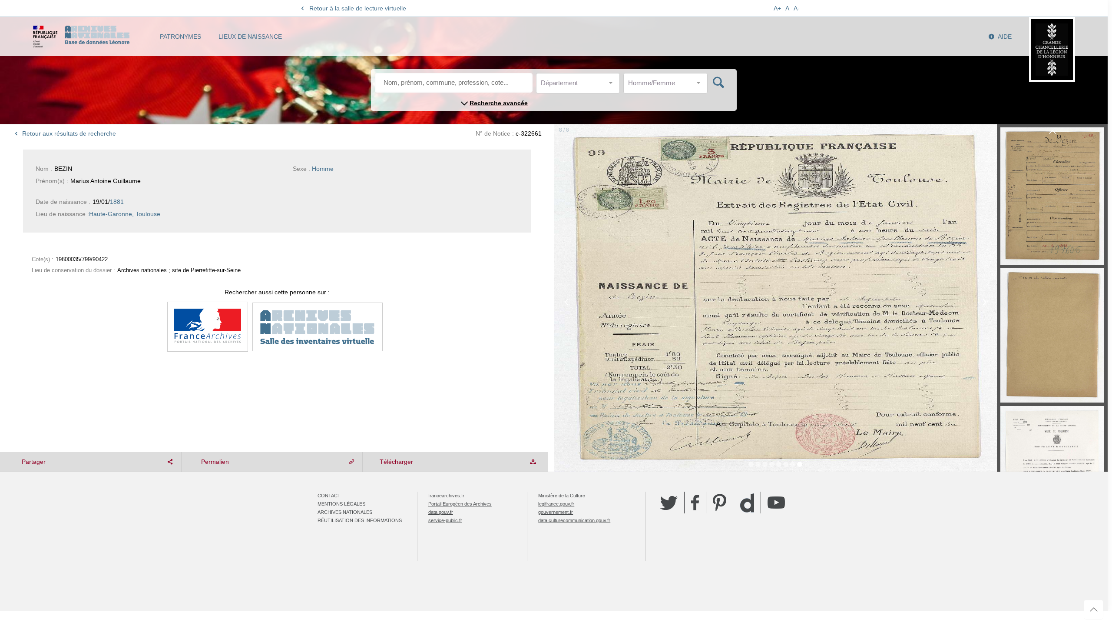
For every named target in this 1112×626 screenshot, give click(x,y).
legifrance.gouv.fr (556, 503)
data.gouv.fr (440, 512)
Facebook (695, 502)
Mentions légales (341, 503)
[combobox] (580, 85)
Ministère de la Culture (561, 495)
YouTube (776, 502)
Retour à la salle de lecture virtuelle (357, 8)
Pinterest (719, 502)
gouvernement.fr (555, 512)
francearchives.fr (446, 495)
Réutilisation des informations (360, 520)
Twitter (669, 502)
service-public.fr (445, 520)
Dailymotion (747, 503)
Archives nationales (345, 512)
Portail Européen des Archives (460, 503)
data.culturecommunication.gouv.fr (574, 520)
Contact (329, 495)
